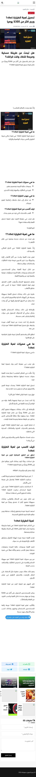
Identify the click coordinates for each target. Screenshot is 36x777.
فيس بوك (8, 664)
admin (31, 26)
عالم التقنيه (31, 13)
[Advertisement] (18, 87)
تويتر (8, 669)
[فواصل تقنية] (18, 2)
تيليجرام (25, 669)
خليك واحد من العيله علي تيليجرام (17, 617)
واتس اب (25, 664)
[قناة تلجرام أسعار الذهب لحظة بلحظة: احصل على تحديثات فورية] (9, 696)
